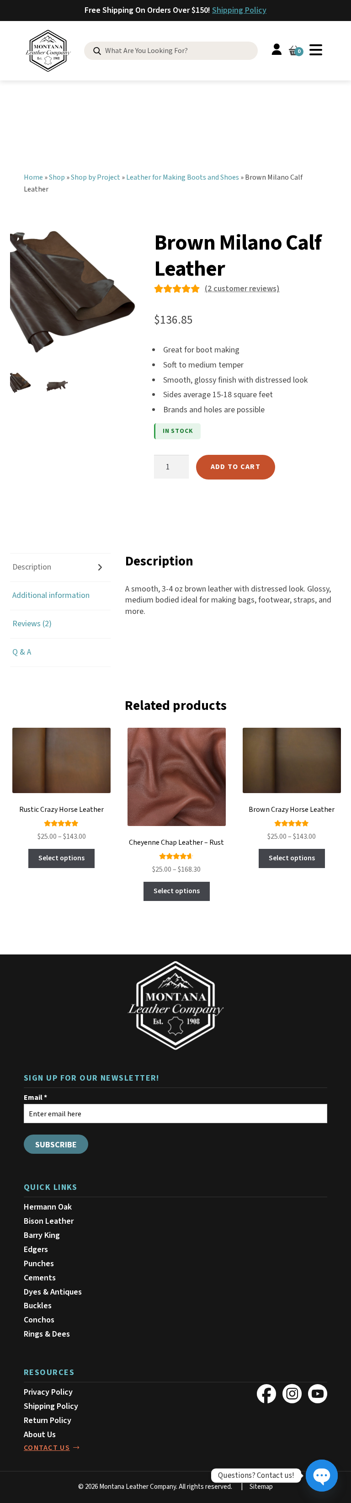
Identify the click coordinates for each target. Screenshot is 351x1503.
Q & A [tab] (21, 652)
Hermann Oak (48, 1207)
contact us (47, 1447)
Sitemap (261, 1487)
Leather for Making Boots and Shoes (182, 177)
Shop (57, 177)
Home (33, 177)
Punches (39, 1263)
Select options (61, 858)
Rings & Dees (47, 1334)
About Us (40, 1434)
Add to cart (236, 467)
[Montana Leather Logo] (175, 1005)
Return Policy (47, 1420)
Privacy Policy (48, 1392)
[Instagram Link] (292, 1393)
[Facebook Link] (266, 1393)
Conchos (39, 1320)
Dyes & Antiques (53, 1292)
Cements (40, 1278)
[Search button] (97, 51)
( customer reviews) (242, 288)
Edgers (36, 1249)
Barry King (42, 1235)
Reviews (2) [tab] (32, 623)
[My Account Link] (276, 51)
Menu (315, 50)
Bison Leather (49, 1221)
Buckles (38, 1305)
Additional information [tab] (51, 595)
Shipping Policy (239, 10)
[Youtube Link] (317, 1393)
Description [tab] (31, 567)
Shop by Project (95, 177)
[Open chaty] (322, 1476)
